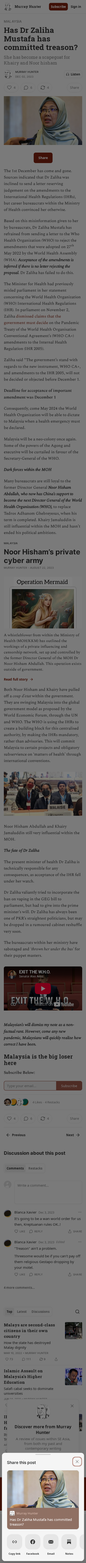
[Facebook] (32, 1541)
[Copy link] (14, 1541)
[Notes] (69, 1541)
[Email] (51, 1541)
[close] (77, 1461)
